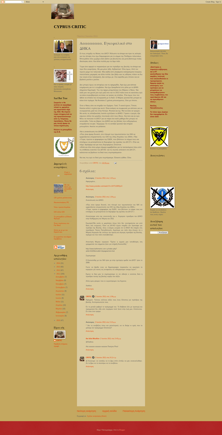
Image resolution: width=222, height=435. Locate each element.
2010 (59, 320)
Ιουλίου (59, 295)
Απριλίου (59, 305)
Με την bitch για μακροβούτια (68, 188)
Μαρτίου (59, 309)
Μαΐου (58, 302)
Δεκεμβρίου (60, 277)
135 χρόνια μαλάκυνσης (63, 198)
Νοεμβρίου (60, 280)
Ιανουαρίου (60, 316)
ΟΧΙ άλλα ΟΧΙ (59, 212)
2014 (59, 263)
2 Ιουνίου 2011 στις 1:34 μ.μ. (105, 197)
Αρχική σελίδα (109, 411)
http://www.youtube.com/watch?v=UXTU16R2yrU (104, 186)
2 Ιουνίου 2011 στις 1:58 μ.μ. (105, 296)
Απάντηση (90, 189)
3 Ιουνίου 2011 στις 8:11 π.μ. (105, 357)
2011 (59, 274)
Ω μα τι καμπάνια (68, 173)
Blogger (122, 430)
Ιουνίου (59, 298)
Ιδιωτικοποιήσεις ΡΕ (61, 202)
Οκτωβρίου (60, 284)
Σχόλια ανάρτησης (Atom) (96, 416)
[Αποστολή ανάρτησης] (115, 163)
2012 (59, 270)
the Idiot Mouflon (92, 339)
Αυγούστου (60, 291)
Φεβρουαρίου (61, 312)
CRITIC (88, 296)
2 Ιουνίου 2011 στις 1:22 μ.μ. (105, 178)
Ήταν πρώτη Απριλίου (62, 207)
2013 (59, 267)
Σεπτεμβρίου (61, 287)
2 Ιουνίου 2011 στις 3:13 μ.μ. (105, 322)
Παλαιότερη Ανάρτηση (134, 411)
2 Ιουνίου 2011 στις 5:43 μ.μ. (110, 339)
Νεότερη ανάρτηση (86, 411)
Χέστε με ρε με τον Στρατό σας (61, 231)
